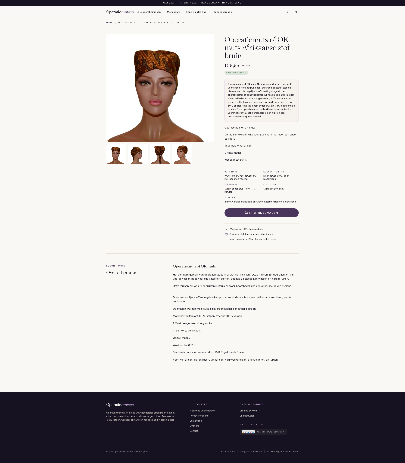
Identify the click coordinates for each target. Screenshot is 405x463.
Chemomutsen (249, 415)
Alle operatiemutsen (149, 12)
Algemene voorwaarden (202, 410)
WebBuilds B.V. (292, 451)
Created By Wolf (250, 410)
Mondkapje (173, 12)
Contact (194, 430)
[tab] (116, 154)
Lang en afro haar (196, 12)
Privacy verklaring (199, 415)
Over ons (194, 425)
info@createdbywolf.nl (251, 451)
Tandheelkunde (223, 12)
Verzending (196, 420)
